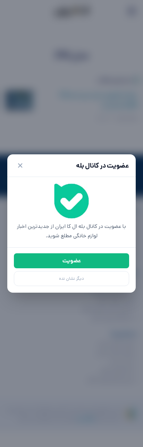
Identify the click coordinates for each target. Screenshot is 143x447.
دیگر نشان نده (71, 278)
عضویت (71, 261)
